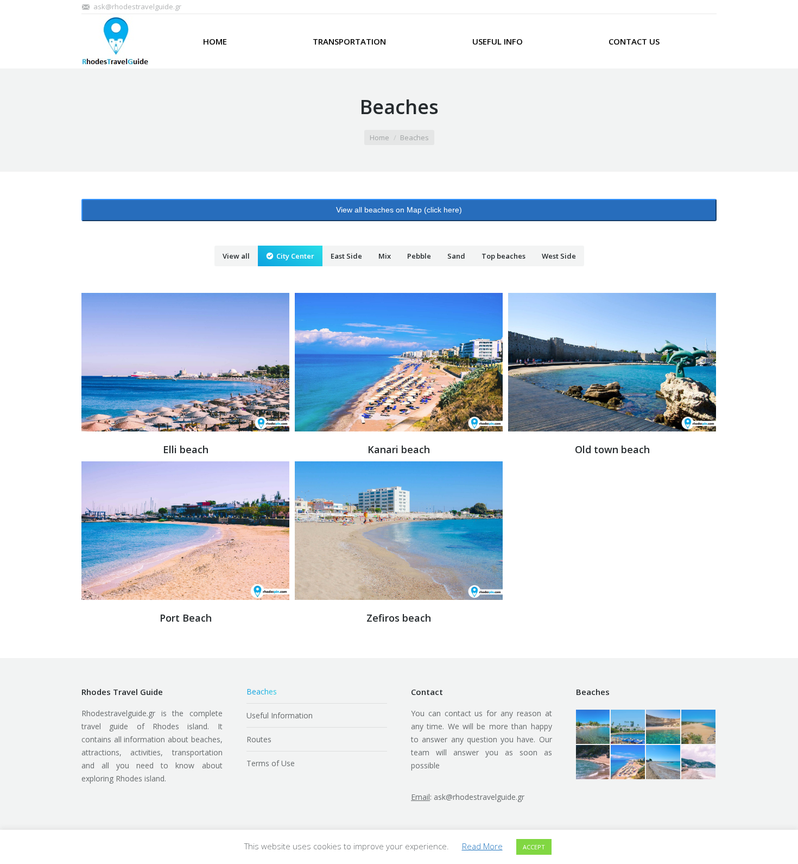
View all (236, 256)
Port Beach (186, 617)
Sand (456, 256)
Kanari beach (399, 449)
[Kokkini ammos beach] (663, 727)
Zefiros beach (398, 617)
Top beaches (503, 256)
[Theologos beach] (663, 762)
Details (200, 362)
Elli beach (185, 449)
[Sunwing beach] (628, 727)
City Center (295, 256)
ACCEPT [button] (534, 847)
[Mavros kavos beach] (699, 727)
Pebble (419, 256)
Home (379, 137)
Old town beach (612, 449)
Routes (258, 739)
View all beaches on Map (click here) (399, 209)
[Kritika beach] (699, 762)
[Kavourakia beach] (593, 727)
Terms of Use (270, 763)
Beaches (261, 691)
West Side (559, 256)
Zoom (171, 362)
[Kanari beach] (628, 762)
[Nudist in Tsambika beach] (593, 762)
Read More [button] (482, 846)
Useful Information (279, 715)
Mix (384, 256)
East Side (346, 256)
